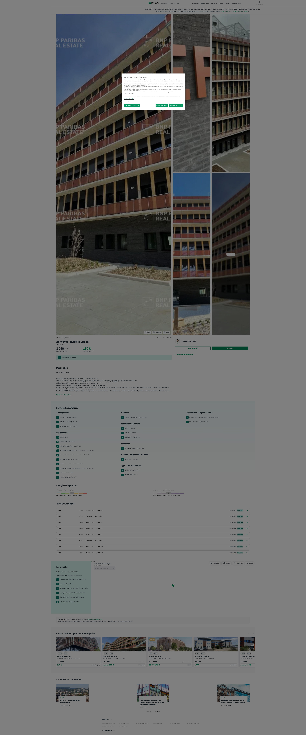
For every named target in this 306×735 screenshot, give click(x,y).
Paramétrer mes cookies (132, 105)
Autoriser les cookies (176, 105)
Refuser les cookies (161, 105)
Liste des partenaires (128, 101)
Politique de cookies (129, 98)
